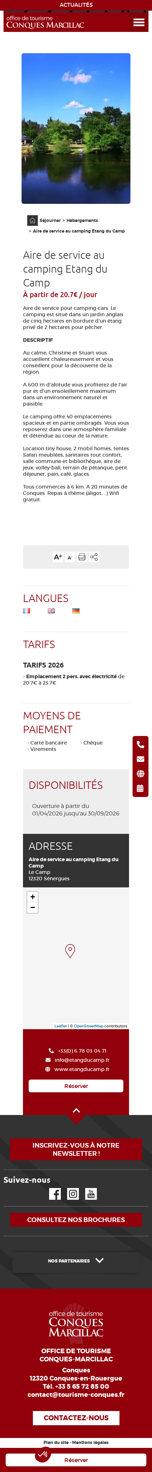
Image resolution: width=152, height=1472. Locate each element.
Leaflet (60, 1026)
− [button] (32, 907)
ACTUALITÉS (76, 5)
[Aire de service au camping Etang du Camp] (70, 951)
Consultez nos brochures (76, 1220)
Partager (94, 557)
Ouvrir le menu (130, 12)
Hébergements (82, 220)
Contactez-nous (76, 1418)
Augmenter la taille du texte (58, 557)
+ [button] (32, 896)
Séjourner (50, 220)
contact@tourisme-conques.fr (76, 1394)
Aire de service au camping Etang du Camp (79, 231)
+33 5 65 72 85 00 (82, 1386)
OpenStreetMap (88, 1026)
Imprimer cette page (82, 557)
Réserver (76, 1085)
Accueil (28, 215)
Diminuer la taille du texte (70, 557)
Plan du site (56, 1442)
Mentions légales (90, 1442)
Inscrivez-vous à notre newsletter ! (76, 1149)
